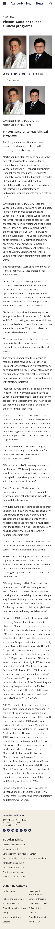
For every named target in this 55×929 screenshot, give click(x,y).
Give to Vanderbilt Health (14, 844)
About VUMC (35, 921)
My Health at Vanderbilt (13, 863)
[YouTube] (12, 830)
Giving (5, 912)
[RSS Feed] (4, 830)
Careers (6, 921)
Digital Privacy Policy (38, 917)
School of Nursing (11, 903)
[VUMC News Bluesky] (29, 830)
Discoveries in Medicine (13, 867)
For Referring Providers (13, 872)
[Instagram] (17, 830)
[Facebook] (8, 830)
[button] (4, 3)
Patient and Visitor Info (13, 899)
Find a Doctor (9, 891)
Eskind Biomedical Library (14, 908)
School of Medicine (37, 899)
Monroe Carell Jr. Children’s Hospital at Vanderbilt (25, 858)
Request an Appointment (14, 876)
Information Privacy (12, 917)
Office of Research (37, 908)
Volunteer (33, 912)
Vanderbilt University (38, 903)
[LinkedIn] (25, 830)
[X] (21, 830)
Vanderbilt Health (10, 849)
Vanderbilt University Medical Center (19, 853)
